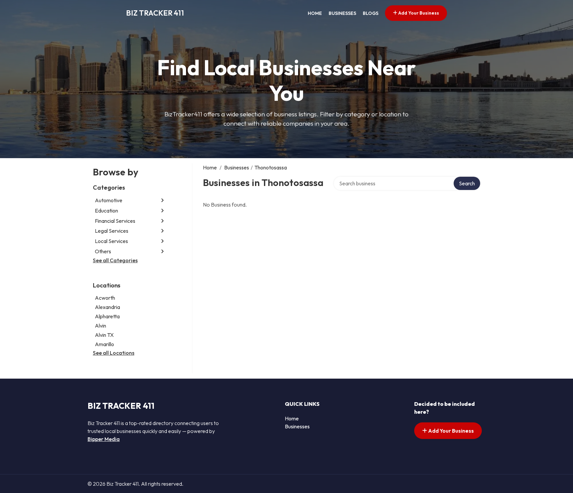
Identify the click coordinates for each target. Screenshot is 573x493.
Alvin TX (104, 335)
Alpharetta (107, 316)
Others (103, 251)
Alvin (100, 325)
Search (467, 183)
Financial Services (115, 220)
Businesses (342, 13)
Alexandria (107, 307)
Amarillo (104, 344)
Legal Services (111, 230)
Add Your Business (418, 13)
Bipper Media (104, 439)
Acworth (105, 297)
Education (106, 210)
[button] (162, 200)
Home (315, 13)
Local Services (111, 241)
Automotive (108, 200)
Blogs (370, 13)
